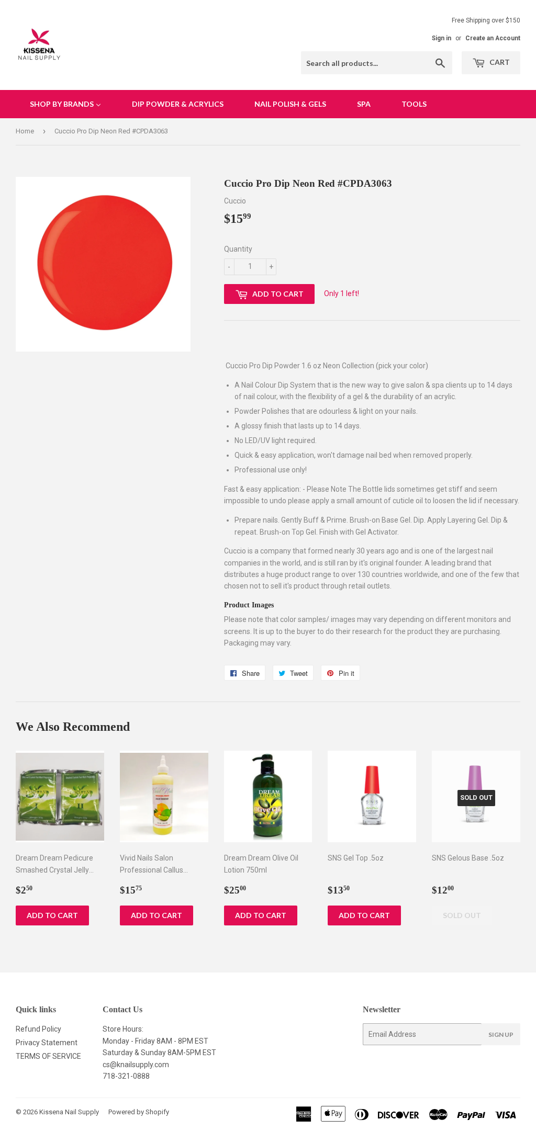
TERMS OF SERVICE (48, 1056)
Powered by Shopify (138, 1112)
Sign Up (500, 1034)
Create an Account (492, 38)
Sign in (441, 38)
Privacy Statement (46, 1042)
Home (25, 131)
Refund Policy (38, 1029)
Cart (499, 62)
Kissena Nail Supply (69, 1112)
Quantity (238, 249)
